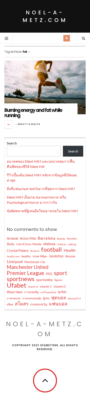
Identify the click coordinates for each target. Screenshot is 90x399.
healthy (26, 256)
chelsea (49, 244)
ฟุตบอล (58, 297)
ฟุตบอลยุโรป (74, 298)
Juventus (56, 256)
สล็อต (10, 304)
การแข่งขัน (31, 292)
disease (34, 250)
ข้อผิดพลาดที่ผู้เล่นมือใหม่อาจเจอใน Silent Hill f (42, 211)
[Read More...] (8, 124)
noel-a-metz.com (45, 16)
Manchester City (34, 262)
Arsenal (12, 238)
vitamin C (46, 286)
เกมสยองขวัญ (38, 304)
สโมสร (21, 303)
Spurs (58, 280)
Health (70, 250)
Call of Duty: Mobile (28, 244)
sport (60, 272)
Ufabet (16, 285)
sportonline (44, 280)
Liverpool (15, 261)
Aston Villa (28, 238)
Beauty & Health (29, 124)
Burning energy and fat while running (33, 113)
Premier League (25, 273)
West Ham (14, 292)
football (51, 249)
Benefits (72, 238)
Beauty (61, 238)
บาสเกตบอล (14, 298)
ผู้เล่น (46, 298)
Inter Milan (40, 256)
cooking (72, 244)
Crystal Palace (17, 250)
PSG (49, 274)
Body (10, 244)
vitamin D (60, 286)
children (61, 244)
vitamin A (33, 286)
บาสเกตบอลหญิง (31, 298)
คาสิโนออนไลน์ (48, 292)
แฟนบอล (58, 303)
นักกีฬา (62, 292)
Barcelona (46, 238)
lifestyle (70, 256)
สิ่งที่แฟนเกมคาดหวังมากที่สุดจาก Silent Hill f (41, 189)
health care (13, 256)
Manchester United (27, 267)
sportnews (21, 278)
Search (12, 143)
